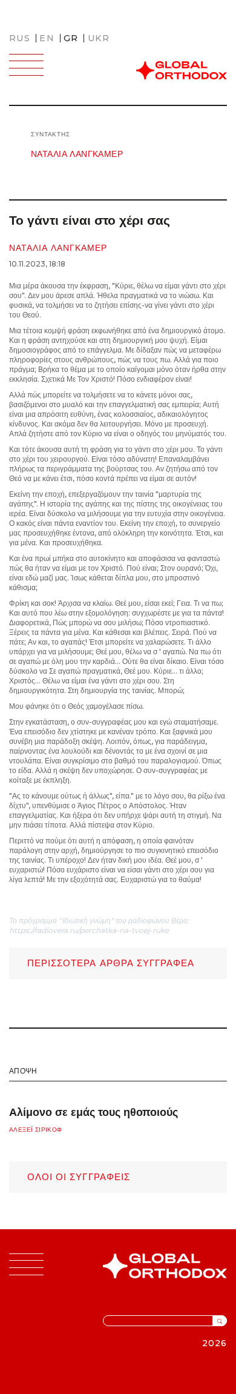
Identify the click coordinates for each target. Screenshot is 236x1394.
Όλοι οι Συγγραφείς (78, 1177)
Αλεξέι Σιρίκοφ (35, 1129)
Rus (19, 38)
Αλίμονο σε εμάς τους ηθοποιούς (93, 1112)
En (46, 38)
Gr (71, 38)
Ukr (99, 38)
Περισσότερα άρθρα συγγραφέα (110, 963)
